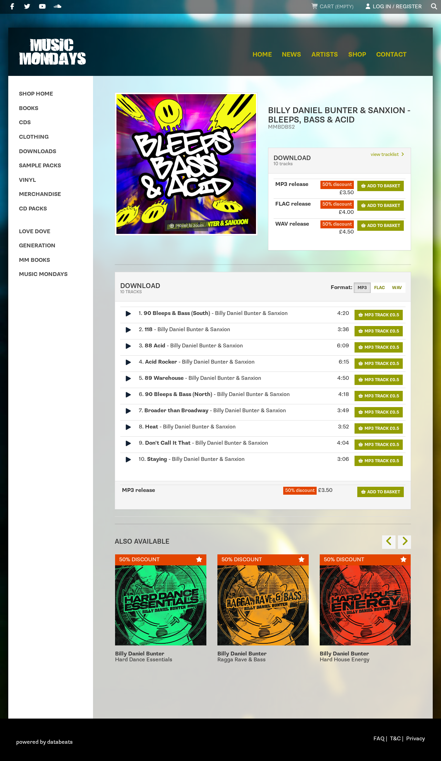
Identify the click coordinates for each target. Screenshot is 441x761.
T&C (395, 738)
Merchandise (40, 194)
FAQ (378, 738)
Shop (357, 55)
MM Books (34, 260)
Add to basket (383, 186)
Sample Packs (40, 165)
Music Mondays (43, 274)
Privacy (415, 738)
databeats (60, 742)
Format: (341, 287)
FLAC (379, 287)
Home (262, 55)
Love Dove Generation (37, 239)
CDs (25, 122)
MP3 (362, 287)
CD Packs (33, 209)
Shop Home (36, 94)
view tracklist (385, 154)
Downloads (37, 151)
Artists (324, 55)
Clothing (34, 137)
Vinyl (27, 180)
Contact (391, 55)
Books (28, 108)
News (291, 55)
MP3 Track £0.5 (381, 315)
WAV (397, 287)
